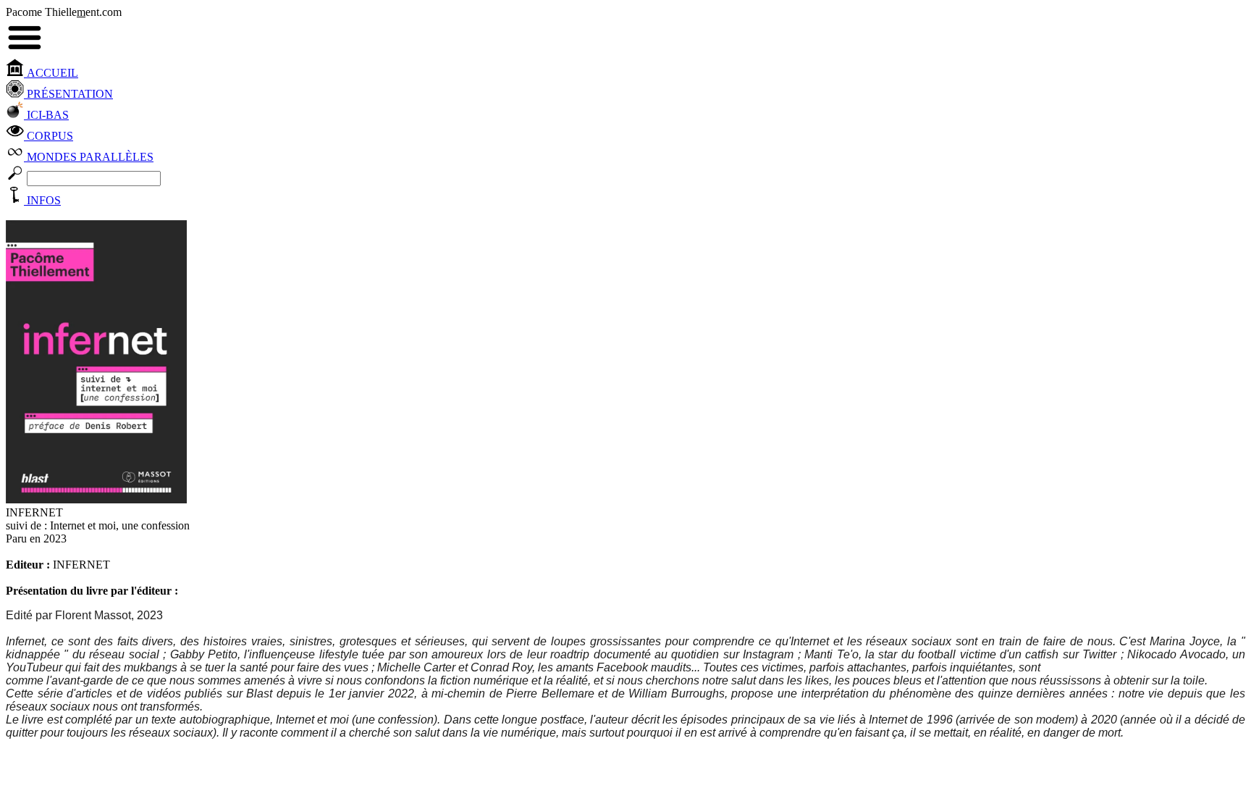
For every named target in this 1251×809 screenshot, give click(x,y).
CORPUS (48, 136)
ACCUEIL (51, 73)
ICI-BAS (46, 115)
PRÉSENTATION (68, 94)
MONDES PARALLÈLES (88, 157)
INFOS (42, 200)
